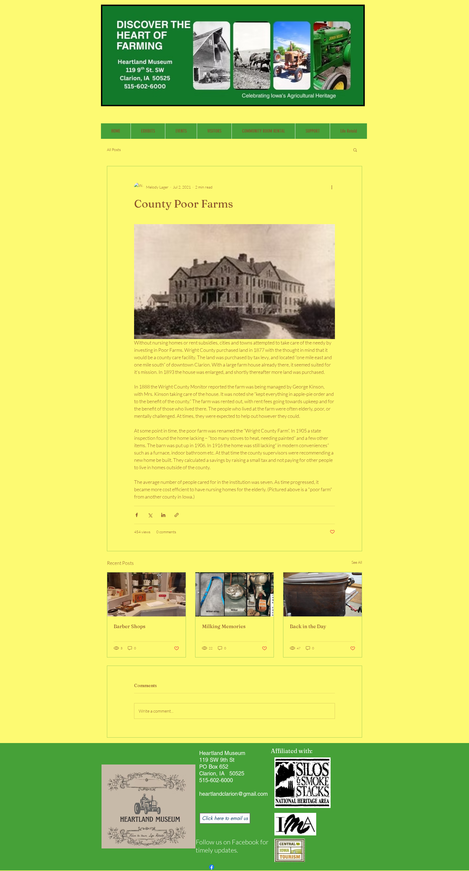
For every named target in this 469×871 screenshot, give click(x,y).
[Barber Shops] (146, 594)
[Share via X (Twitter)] (150, 515)
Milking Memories (224, 626)
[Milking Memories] (234, 594)
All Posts (114, 149)
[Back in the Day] (322, 594)
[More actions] (331, 187)
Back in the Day (308, 626)
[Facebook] (211, 867)
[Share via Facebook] (136, 515)
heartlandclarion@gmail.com (233, 794)
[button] (355, 150)
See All (356, 562)
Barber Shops (129, 626)
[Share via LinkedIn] (163, 515)
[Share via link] (176, 515)
